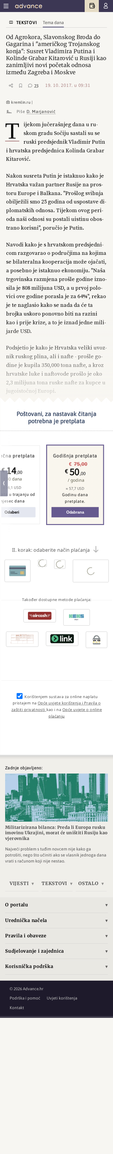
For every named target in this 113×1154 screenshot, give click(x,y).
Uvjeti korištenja (62, 998)
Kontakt (17, 1007)
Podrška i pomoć (25, 998)
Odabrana (75, 512)
